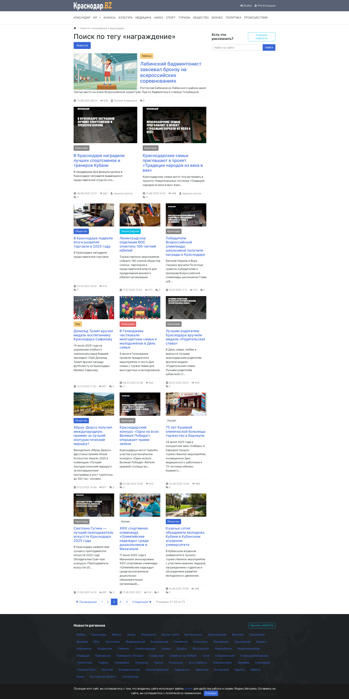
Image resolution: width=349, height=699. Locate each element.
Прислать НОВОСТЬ (262, 625)
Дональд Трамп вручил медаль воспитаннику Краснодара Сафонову (93, 335)
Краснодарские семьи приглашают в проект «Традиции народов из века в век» (173, 163)
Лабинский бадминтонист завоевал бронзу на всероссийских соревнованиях (170, 72)
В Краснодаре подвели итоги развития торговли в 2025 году (93, 242)
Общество (81, 231)
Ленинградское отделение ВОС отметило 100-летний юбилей (138, 244)
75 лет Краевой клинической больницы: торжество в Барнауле (186, 431)
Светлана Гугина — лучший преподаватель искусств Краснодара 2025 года (93, 534)
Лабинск (147, 55)
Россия (171, 420)
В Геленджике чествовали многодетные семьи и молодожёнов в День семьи (138, 339)
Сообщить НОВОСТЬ (262, 36)
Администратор (123, 193)
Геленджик (128, 323)
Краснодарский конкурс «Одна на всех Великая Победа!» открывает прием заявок (139, 435)
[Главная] (75, 28)
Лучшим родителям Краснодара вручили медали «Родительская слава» (185, 337)
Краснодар (81, 147)
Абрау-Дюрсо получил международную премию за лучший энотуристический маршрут (93, 435)
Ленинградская (130, 231)
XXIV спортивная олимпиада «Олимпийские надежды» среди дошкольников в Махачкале (134, 538)
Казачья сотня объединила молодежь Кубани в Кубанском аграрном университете (185, 536)
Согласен (210, 693)
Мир (77, 323)
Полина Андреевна (125, 100)
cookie (188, 688)
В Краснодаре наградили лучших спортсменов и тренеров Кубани (99, 160)
